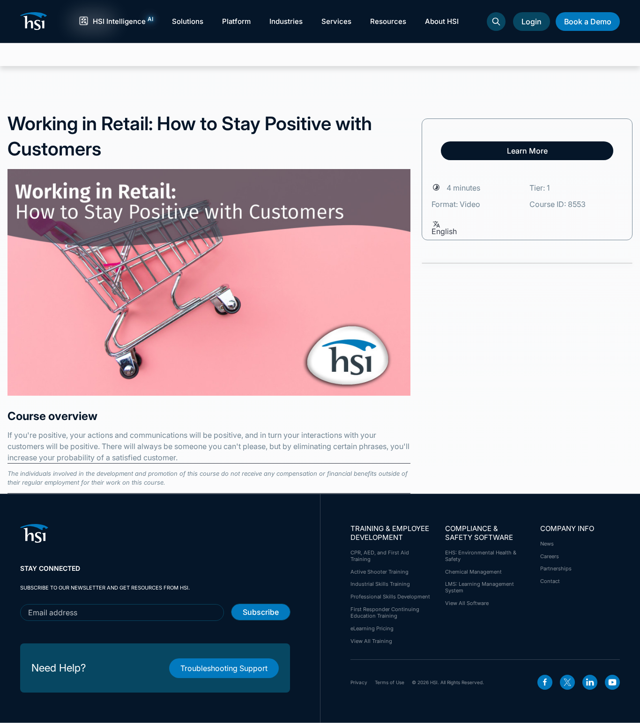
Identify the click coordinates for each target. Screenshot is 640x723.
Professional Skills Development (390, 596)
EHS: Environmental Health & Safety (480, 555)
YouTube (612, 682)
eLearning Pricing (372, 628)
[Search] (496, 21)
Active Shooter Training (379, 571)
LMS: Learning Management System (479, 587)
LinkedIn (589, 682)
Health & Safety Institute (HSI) (35, 21)
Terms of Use (389, 682)
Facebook (544, 682)
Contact (550, 581)
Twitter (567, 682)
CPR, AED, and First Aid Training (379, 555)
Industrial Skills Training (380, 584)
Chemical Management (473, 571)
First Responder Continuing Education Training (384, 612)
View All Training (371, 641)
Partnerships (556, 568)
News (547, 543)
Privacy (358, 682)
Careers (549, 556)
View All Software (467, 603)
